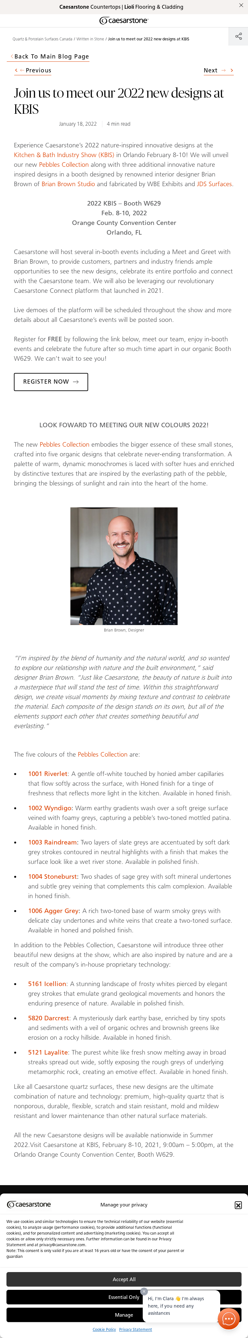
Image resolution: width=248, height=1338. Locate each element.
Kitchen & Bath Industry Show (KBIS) (64, 155)
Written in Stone (90, 39)
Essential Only (124, 1297)
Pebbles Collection (64, 164)
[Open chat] (229, 1319)
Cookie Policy (104, 1329)
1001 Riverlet (47, 774)
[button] (238, 1205)
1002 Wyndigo (49, 808)
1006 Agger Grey (53, 911)
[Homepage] (124, 21)
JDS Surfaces (214, 184)
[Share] (238, 36)
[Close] (144, 1291)
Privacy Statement (135, 1329)
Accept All (124, 1279)
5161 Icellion (47, 984)
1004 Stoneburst (52, 876)
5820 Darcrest (48, 1018)
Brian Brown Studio (68, 184)
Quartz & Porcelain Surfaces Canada (42, 39)
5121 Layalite (48, 1052)
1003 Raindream (52, 842)
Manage (124, 1315)
